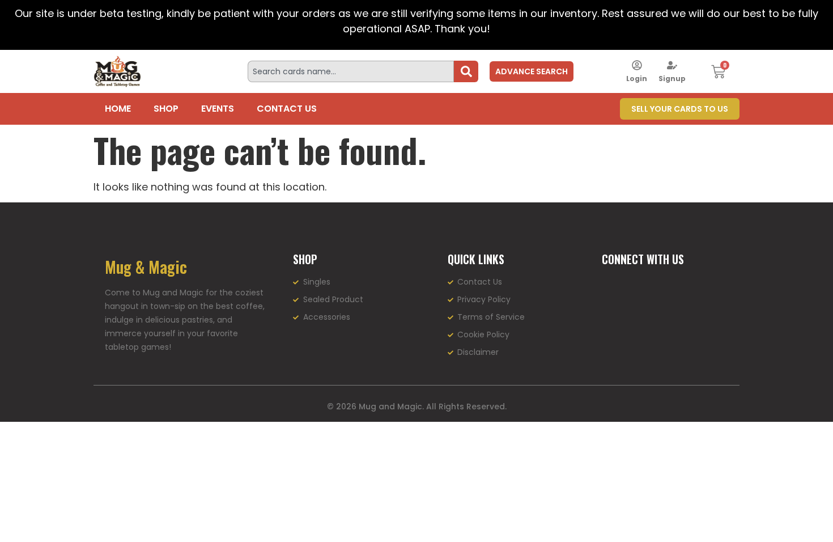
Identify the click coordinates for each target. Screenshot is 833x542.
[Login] (637, 65)
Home (118, 108)
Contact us (287, 108)
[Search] (466, 71)
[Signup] (672, 65)
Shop (166, 108)
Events (217, 108)
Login (636, 78)
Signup (672, 78)
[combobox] (351, 71)
